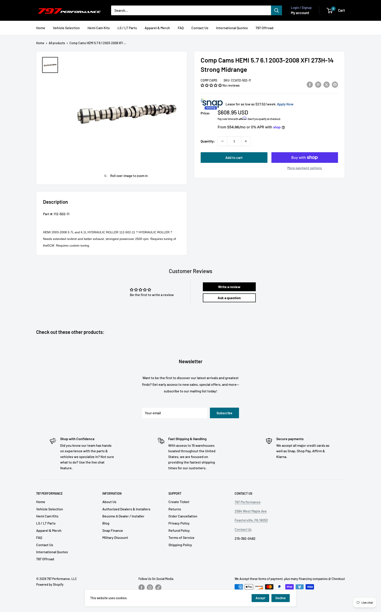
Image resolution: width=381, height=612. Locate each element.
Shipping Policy (180, 545)
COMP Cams (209, 80)
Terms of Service (181, 537)
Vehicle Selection (66, 28)
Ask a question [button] (229, 298)
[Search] (276, 10)
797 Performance (248, 502)
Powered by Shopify (50, 584)
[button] (211, 85)
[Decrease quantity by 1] (222, 141)
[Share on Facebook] (310, 84)
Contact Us (199, 28)
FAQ (181, 28)
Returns (174, 509)
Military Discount (115, 537)
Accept (260, 598)
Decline (280, 598)
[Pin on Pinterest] (318, 84)
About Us (109, 502)
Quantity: (208, 141)
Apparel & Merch (157, 28)
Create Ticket (178, 502)
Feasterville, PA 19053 (251, 520)
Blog (105, 523)
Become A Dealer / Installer (123, 516)
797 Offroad (264, 28)
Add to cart (234, 157)
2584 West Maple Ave (251, 511)
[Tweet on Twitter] (326, 84)
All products (57, 43)
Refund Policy (179, 530)
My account (300, 12)
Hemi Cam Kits (99, 28)
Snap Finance (112, 530)
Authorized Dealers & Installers (126, 509)
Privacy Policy (179, 523)
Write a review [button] (229, 287)
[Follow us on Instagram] (150, 587)
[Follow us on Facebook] (141, 587)
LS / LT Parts (127, 28)
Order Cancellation (182, 516)
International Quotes (232, 28)
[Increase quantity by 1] (245, 141)
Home (40, 28)
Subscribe (224, 413)
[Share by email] (335, 84)
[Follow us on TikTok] (158, 587)
